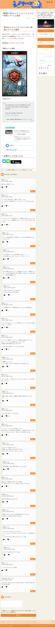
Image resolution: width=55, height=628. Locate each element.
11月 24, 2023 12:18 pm (8, 444)
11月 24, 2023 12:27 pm (9, 287)
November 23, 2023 (27, 119)
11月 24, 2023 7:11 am (7, 215)
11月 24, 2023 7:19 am (7, 304)
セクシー (49, 53)
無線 (48, 73)
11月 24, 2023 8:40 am (7, 410)
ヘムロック (42, 60)
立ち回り (43, 73)
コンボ (43, 65)
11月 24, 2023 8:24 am (7, 376)
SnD (50, 69)
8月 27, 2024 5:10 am (7, 580)
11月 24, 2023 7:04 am (7, 181)
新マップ (40, 57)
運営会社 (10, 625)
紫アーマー (49, 49)
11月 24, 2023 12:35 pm (7, 564)
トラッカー (42, 56)
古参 (46, 49)
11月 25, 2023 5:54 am (9, 549)
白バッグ (47, 50)
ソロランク (48, 54)
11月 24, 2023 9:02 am (8, 268)
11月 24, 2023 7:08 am (7, 196)
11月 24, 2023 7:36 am (7, 234)
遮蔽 (41, 65)
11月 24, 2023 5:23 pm (8, 528)
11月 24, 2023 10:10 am (8, 496)
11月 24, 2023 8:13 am (7, 359)
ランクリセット (42, 49)
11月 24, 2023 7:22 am (7, 320)
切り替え (47, 69)
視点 (43, 57)
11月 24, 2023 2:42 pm (8, 463)
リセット (45, 63)
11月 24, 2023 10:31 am (8, 511)
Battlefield (41, 53)
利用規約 (5, 625)
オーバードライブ (44, 71)
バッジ (42, 63)
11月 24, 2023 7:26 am (7, 337)
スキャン (50, 68)
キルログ (50, 71)
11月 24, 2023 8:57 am (7, 393)
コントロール (49, 56)
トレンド (43, 69)
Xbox (40, 50)
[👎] (6, 187)
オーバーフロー (49, 60)
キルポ (45, 61)
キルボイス (45, 53)
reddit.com (11, 149)
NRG (46, 65)
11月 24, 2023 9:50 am (7, 479)
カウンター (43, 50)
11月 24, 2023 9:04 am (7, 425)
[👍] (2, 187)
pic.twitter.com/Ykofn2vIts (12, 115)
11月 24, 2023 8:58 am (8, 251)
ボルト (40, 69)
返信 (33, 191)
